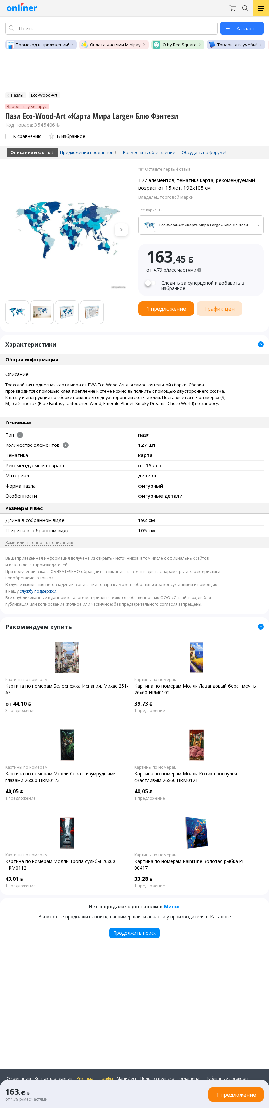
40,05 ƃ (14, 791)
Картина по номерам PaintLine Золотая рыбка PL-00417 (190, 864)
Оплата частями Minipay (115, 45)
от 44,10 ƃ (18, 703)
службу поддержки (38, 591)
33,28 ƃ (143, 878)
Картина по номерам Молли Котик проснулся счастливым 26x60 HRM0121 (185, 777)
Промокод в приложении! (42, 45)
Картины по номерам (26, 679)
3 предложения (20, 710)
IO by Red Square (179, 45)
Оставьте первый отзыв (167, 169)
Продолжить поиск (134, 933)
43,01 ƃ (14, 878)
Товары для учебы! (237, 45)
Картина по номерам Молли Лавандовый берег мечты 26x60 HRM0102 (195, 689)
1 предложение (149, 710)
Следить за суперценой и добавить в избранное (202, 285)
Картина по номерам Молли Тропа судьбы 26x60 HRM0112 (60, 864)
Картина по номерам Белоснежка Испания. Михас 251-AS (66, 689)
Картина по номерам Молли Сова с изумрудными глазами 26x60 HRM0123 (60, 777)
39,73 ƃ (143, 703)
